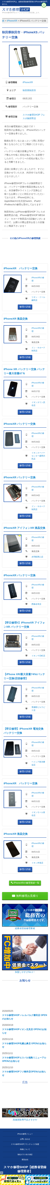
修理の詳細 (25, 307)
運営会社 (25, 1160)
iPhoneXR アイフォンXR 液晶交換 (24, 527)
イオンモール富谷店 (38, 813)
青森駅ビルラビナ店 (38, 708)
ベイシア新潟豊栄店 (38, 763)
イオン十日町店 (38, 656)
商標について (25, 1149)
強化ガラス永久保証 (25, 1154)
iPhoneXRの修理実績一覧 (26, 883)
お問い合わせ (25, 1139)
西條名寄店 (36, 604)
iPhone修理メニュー (25, 1134)
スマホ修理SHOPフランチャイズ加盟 (25, 1144)
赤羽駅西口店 (37, 557)
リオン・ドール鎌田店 (38, 298)
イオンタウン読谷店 (38, 403)
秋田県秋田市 (29, 90)
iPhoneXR (28, 82)
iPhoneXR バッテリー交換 (21, 268)
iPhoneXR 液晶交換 (16, 318)
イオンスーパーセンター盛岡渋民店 (38, 456)
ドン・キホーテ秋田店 (38, 349)
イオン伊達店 (37, 863)
